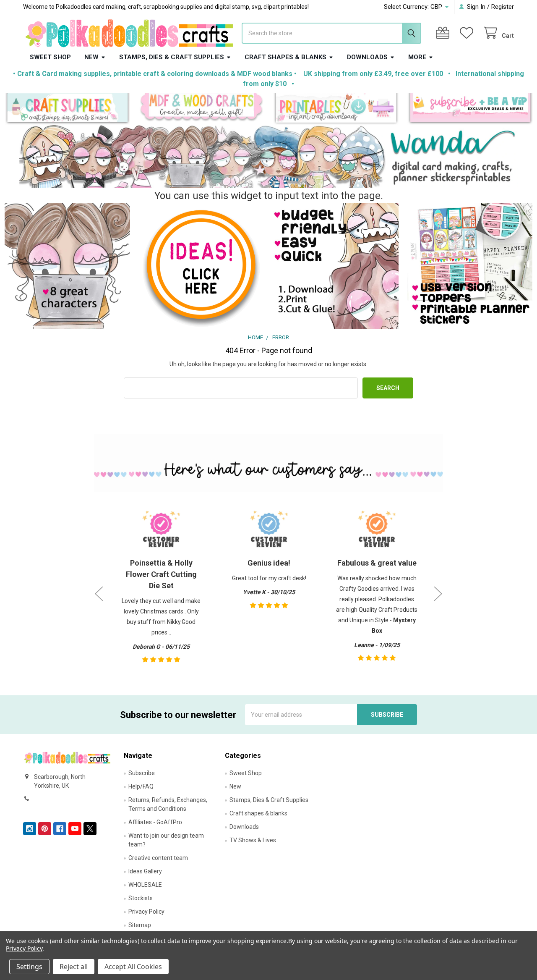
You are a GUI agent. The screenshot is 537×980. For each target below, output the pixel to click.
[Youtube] (74, 828)
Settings (29, 966)
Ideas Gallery (145, 871)
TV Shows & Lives (252, 840)
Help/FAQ (141, 786)
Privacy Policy (146, 911)
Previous (99, 594)
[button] (67, 109)
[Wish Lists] (468, 32)
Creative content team (158, 857)
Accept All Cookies (133, 966)
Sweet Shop (50, 57)
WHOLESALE (145, 884)
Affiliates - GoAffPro (155, 822)
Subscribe (141, 773)
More (417, 57)
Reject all (74, 966)
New (91, 57)
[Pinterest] (44, 828)
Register (502, 6)
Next (438, 594)
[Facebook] (59, 828)
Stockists (140, 898)
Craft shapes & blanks (285, 57)
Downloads (367, 57)
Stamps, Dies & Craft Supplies (171, 57)
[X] (89, 828)
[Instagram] (29, 828)
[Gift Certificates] (444, 32)
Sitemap (139, 925)
